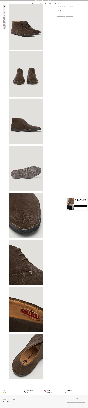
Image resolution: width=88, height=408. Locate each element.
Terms (4, 400)
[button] (57, 11)
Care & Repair (5, 399)
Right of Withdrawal (6, 401)
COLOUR (58, 9)
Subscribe (75, 402)
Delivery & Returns (5, 398)
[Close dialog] (86, 198)
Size (57, 12)
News (13, 398)
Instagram (13, 399)
